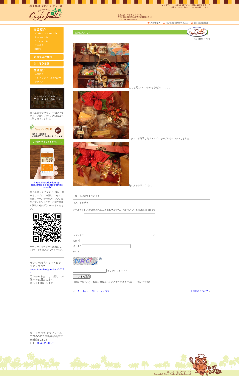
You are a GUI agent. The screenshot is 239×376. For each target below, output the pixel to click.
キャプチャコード (116, 271)
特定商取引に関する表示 (177, 23)
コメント (78, 235)
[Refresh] (100, 259)
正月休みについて (199, 291)
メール (77, 246)
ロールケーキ (41, 41)
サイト (76, 251)
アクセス (39, 82)
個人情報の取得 (201, 23)
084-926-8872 (45, 342)
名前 (76, 240)
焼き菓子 (39, 45)
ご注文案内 (155, 23)
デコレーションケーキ (46, 33)
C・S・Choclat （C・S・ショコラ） (93, 291)
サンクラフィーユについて (48, 78)
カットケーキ (41, 37)
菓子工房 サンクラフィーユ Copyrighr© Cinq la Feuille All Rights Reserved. (172, 373)
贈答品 (38, 49)
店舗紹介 (39, 74)
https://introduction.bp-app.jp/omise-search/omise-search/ (47, 184)
